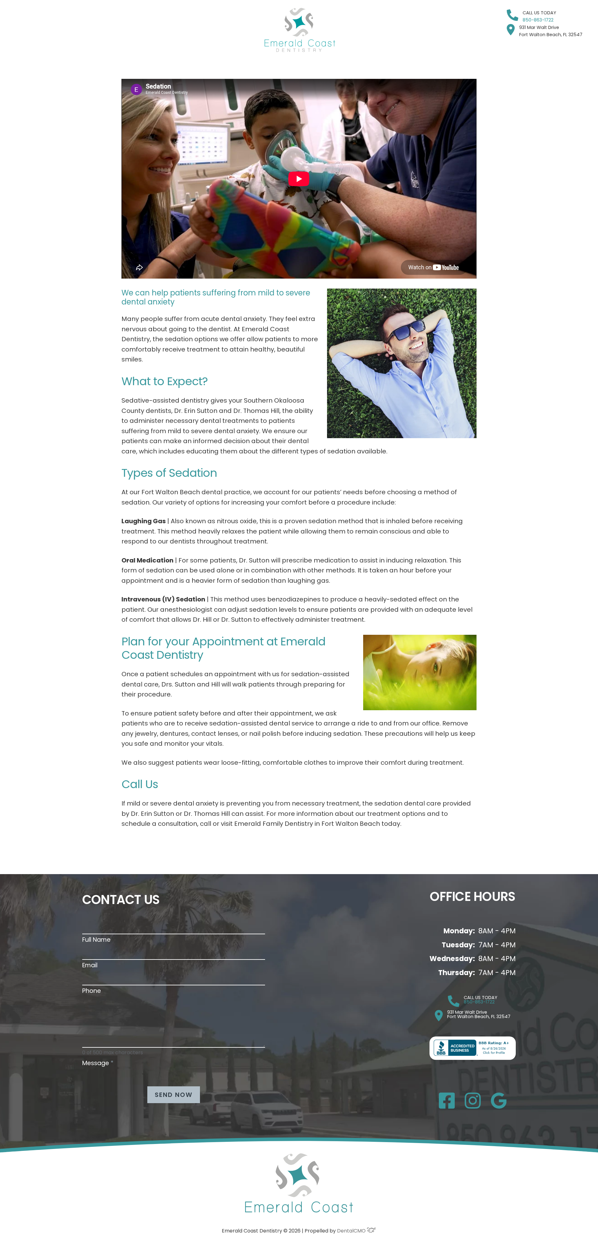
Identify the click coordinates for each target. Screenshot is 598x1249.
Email (89, 965)
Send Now (173, 1094)
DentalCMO (352, 1230)
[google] (499, 1107)
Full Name (96, 940)
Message (97, 1063)
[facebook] (447, 1107)
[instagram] (473, 1107)
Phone (91, 991)
